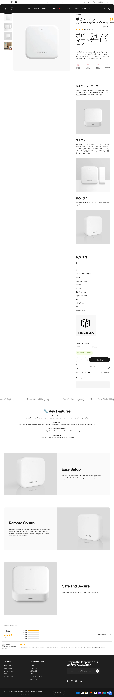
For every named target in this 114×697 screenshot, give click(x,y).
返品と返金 (33, 671)
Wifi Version (80, 347)
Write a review (102, 634)
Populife (78, 14)
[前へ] (36, 2)
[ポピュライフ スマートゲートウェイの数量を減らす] (78, 359)
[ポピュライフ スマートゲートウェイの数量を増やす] (86, 359)
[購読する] (97, 671)
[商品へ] (8, 17)
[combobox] (88, 2)
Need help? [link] (107, 372)
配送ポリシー (34, 668)
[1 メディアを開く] (41, 42)
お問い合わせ (8, 668)
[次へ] (77, 2)
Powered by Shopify (36, 691)
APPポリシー (34, 679)
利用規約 (33, 665)
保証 (31, 673)
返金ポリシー (7, 694)
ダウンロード (8, 673)
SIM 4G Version (93, 347)
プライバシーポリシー (37, 676)
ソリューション (8, 671)
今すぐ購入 (93, 366)
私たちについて (8, 665)
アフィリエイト (8, 676)
